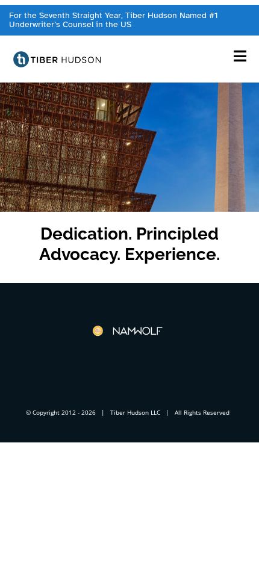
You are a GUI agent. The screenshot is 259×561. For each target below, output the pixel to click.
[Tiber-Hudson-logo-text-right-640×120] (57, 54)
